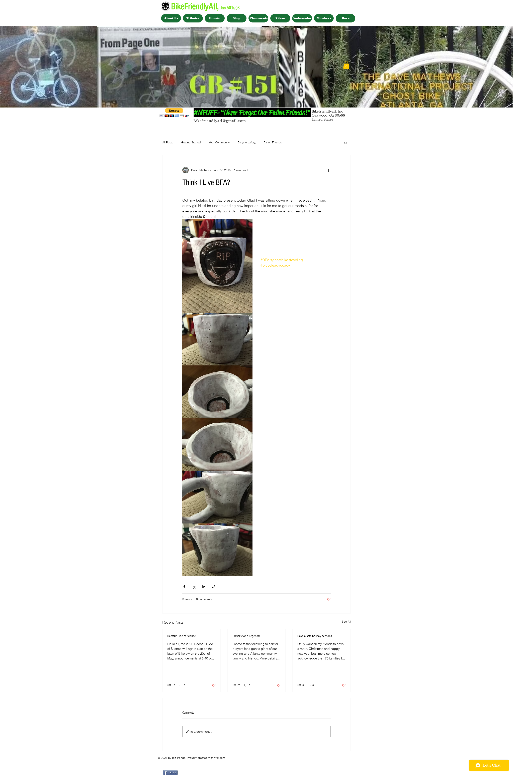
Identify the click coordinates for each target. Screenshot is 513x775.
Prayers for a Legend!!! (246, 636)
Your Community (219, 142)
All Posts (167, 142)
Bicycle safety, (247, 142)
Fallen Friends (273, 142)
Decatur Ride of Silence (181, 636)
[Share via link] (214, 587)
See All (346, 621)
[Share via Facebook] (184, 587)
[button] (346, 65)
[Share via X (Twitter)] (194, 587)
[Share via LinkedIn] (204, 587)
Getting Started (191, 142)
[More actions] (328, 170)
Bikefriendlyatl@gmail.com (219, 121)
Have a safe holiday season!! (314, 636)
